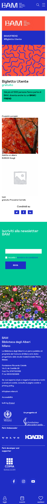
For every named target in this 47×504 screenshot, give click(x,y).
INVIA (15, 265)
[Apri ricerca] (37, 4)
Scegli (12, 158)
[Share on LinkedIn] (30, 212)
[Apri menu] (43, 4)
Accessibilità (7, 397)
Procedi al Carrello (18, 200)
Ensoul (12, 403)
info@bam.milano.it (10, 391)
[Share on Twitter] (17, 212)
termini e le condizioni (27, 257)
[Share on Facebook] (23, 212)
